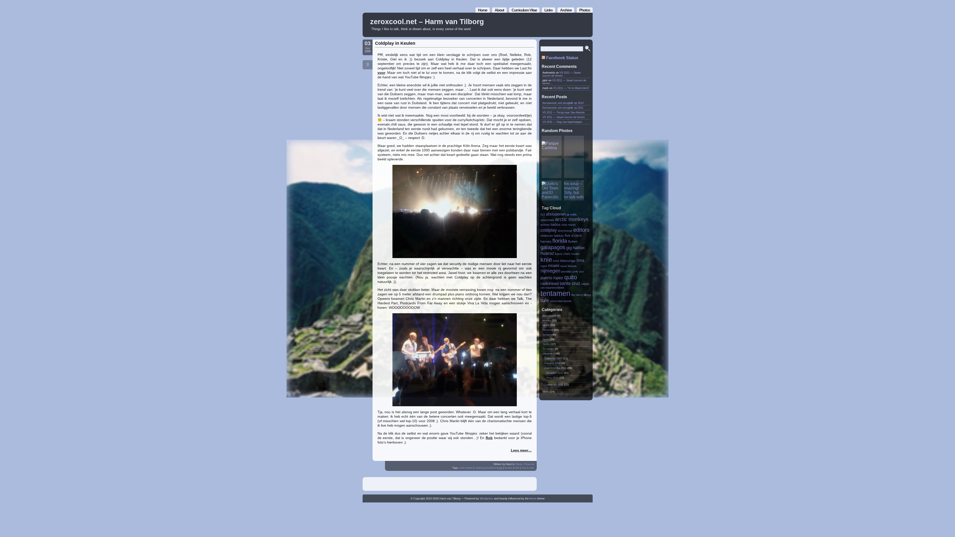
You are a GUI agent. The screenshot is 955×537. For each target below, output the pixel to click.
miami (553, 265)
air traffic (572, 214)
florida (559, 241)
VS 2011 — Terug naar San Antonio (563, 112)
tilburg (587, 294)
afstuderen (556, 214)
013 (542, 214)
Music (519, 464)
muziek (572, 266)
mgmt (543, 266)
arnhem (545, 224)
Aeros (532, 498)
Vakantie (547, 353)
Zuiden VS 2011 (553, 384)
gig (500, 467)
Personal (529, 464)
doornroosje (565, 230)
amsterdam (547, 220)
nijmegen (550, 270)
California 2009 (553, 358)
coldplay (479, 467)
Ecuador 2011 (554, 372)
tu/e (544, 300)
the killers (577, 294)
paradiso (566, 271)
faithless (559, 235)
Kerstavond (549, 315)
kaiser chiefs (563, 253)
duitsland (491, 467)
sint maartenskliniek (552, 287)
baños (555, 224)
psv (581, 271)
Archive (566, 10)
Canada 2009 (552, 363)
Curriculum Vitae (524, 10)
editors (581, 230)
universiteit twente (561, 301)
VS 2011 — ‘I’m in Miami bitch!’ (571, 88)
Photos (584, 10)
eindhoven (546, 235)
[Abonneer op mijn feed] (577, 25)
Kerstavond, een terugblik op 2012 (563, 102)
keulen (508, 467)
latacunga (567, 261)
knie (546, 259)
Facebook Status (562, 58)
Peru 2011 (552, 377)
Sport (545, 339)
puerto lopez (551, 277)
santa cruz (570, 283)
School (546, 334)
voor (381, 73)
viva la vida (528, 467)
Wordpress (486, 498)
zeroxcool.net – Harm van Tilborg (427, 22)
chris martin (465, 467)
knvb (556, 260)
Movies (546, 320)
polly (575, 271)
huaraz (547, 253)
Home (482, 10)
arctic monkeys (571, 219)
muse (563, 266)
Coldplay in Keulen (395, 43)
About (499, 10)
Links (548, 10)
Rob (489, 438)
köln (517, 467)
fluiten (572, 241)
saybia (585, 283)
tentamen (555, 293)
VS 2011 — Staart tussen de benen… (561, 74)
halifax (579, 247)
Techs (546, 344)
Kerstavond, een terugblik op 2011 (562, 107)
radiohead (549, 283)
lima (580, 260)
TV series (548, 348)
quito (570, 277)
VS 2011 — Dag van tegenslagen (562, 121)
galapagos (552, 247)
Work (545, 391)
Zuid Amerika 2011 (555, 367)
